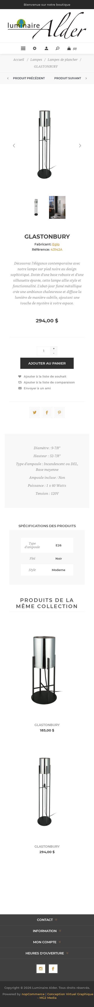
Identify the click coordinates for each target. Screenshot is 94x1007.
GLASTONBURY (47, 725)
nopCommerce (33, 994)
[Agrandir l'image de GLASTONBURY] (47, 670)
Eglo (56, 244)
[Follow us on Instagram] (41, 968)
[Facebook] (53, 968)
